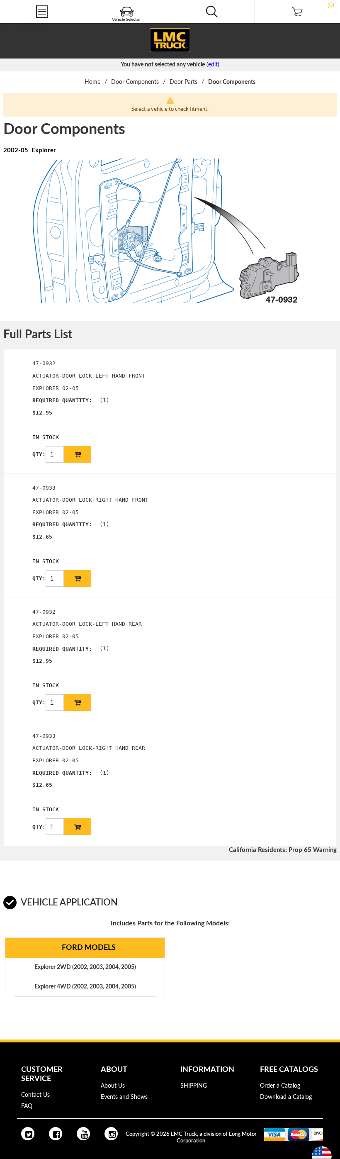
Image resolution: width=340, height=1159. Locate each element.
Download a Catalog (286, 1097)
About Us (113, 1086)
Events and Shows (124, 1097)
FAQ (26, 1106)
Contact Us (35, 1095)
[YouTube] (83, 1133)
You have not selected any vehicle (163, 65)
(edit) (212, 65)
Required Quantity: (62, 400)
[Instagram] (111, 1133)
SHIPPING (193, 1086)
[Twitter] (27, 1133)
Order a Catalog (280, 1086)
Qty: (39, 454)
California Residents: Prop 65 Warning (283, 850)
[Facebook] (55, 1133)
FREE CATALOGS (22, 24)
